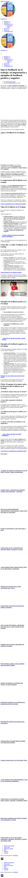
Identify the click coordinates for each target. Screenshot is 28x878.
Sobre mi (6, 851)
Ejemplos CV (7, 23)
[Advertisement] (14, 104)
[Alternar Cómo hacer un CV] (26, 59)
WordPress (15, 855)
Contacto (6, 853)
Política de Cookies (8, 848)
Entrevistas (9, 25)
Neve (2, 855)
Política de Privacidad (9, 845)
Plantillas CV (7, 21)
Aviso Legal (7, 847)
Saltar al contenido (5, 1)
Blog (5, 850)
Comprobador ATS (8, 31)
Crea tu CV (6, 28)
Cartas (8, 27)
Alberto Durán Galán (10, 81)
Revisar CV (6, 30)
